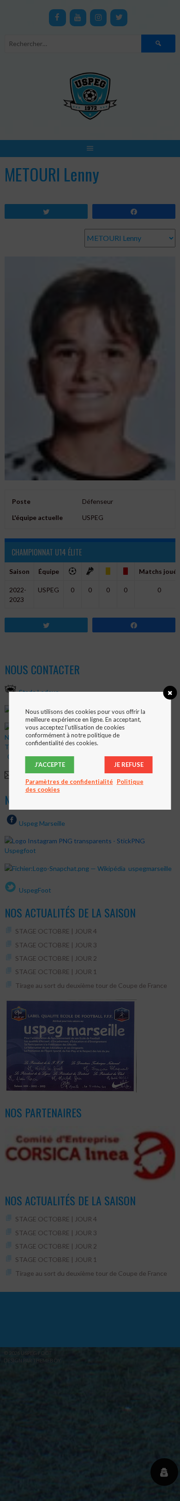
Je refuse (129, 764)
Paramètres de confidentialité (69, 781)
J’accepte (50, 764)
